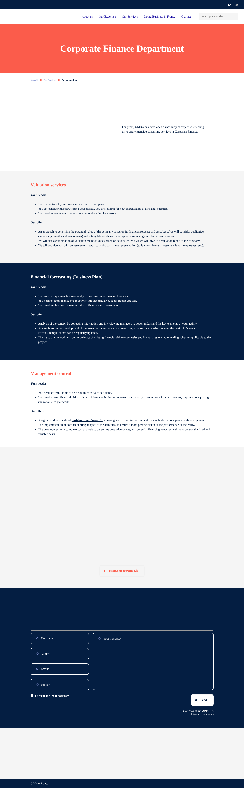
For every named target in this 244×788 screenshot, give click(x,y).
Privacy (195, 714)
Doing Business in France (159, 16)
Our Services (130, 16)
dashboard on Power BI (87, 420)
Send (204, 700)
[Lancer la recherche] (235, 16)
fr (236, 4)
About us (87, 16)
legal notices (59, 695)
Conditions (208, 714)
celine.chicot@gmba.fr (123, 570)
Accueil (34, 80)
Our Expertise (107, 16)
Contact (186, 16)
